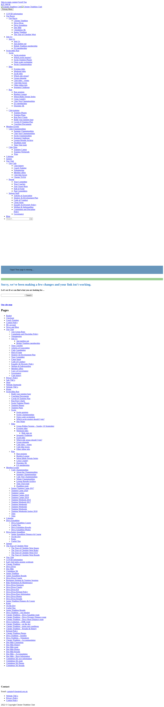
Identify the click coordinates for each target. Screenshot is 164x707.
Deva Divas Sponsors (15, 585)
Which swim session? (22, 57)
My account (11, 325)
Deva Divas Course (14, 578)
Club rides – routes (21, 80)
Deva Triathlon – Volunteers (17, 638)
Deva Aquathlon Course (21, 523)
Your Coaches (19, 184)
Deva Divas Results (14, 599)
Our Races (10, 16)
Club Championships (17, 129)
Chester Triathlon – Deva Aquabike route (22, 615)
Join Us (9, 37)
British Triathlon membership (25, 46)
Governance (19, 214)
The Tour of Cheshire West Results (25, 555)
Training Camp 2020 (19, 490)
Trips (16, 154)
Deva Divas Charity (14, 587)
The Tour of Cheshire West (25, 34)
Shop (8, 382)
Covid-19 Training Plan (23, 122)
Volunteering (19, 170)
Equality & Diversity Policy (25, 205)
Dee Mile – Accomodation (17, 654)
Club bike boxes (20, 83)
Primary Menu (7, 9)
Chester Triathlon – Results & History (21, 629)
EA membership (20, 48)
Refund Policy (12, 631)
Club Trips (13, 147)
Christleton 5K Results (15, 665)
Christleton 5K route (14, 661)
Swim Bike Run (12, 50)
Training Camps (20, 149)
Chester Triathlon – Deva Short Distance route (25, 619)
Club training (14, 110)
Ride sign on (27, 433)
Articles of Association (23, 195)
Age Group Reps (21, 186)
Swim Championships (23, 64)
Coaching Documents (22, 124)
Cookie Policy (12, 322)
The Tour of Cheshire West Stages (25, 548)
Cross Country (20, 99)
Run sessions (19, 92)
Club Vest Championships (24, 101)
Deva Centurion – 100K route (18, 622)
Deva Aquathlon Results (21, 527)
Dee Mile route (12, 647)
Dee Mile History (13, 645)
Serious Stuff (14, 193)
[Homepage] (21, 7)
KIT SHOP (5, 4)
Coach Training (20, 168)
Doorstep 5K (19, 106)
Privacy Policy (12, 378)
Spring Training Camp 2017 (22, 488)
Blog (8, 216)
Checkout (10, 318)
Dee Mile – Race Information (18, 656)
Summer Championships (24, 131)
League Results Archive (23, 140)
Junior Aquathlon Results (16, 576)
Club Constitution (18, 350)
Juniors (9, 159)
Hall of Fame (19, 189)
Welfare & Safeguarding (23, 207)
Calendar (9, 156)
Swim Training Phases (23, 60)
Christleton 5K (20, 30)
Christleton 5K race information (19, 659)
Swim (11, 53)
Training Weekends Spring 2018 (24, 511)
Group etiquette (20, 78)
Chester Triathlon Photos (16, 633)
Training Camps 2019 (20, 497)
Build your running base (23, 120)
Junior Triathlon (20, 32)
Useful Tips (16, 525)
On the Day (16, 537)
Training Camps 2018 (20, 495)
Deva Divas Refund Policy (17, 592)
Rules (13, 539)
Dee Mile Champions (14, 642)
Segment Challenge (22, 87)
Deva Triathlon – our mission (18, 612)
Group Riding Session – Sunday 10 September (35, 426)
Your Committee (20, 182)
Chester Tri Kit (20, 177)
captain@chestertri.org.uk (17, 691)
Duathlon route (20, 143)
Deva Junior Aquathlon (15, 532)
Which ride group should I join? (29, 440)
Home (8, 389)
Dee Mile (17, 27)
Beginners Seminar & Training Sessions (22, 580)
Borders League (20, 94)
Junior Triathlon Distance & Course (20, 601)
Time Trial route (20, 145)
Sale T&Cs (10, 380)
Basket (9, 316)
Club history (19, 166)
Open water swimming (23, 62)
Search (29, 295)
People (11, 179)
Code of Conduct (21, 200)
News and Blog (12, 327)
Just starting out (20, 44)
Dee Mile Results (13, 652)
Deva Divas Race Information (18, 594)
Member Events (12, 126)
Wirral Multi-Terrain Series (24, 97)
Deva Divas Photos (14, 596)
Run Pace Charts (20, 117)
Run (10, 90)
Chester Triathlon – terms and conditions (22, 626)
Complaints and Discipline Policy (24, 334)
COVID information (14, 14)
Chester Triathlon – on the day (18, 624)
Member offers (20, 172)
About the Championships (27, 472)
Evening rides (19, 69)
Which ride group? (21, 76)
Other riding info (20, 85)
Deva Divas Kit (12, 589)
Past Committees (20, 191)
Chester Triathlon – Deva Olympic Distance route (26, 617)
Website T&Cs (12, 387)
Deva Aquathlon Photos (21, 530)
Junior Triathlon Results (15, 610)
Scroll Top (22, 2)
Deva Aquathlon (20, 25)
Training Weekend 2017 (21, 502)
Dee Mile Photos (13, 649)
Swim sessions (20, 55)
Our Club (10, 161)
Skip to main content (9, 2)
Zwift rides (18, 74)
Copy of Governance (19, 371)
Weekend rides (20, 71)
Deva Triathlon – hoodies (16, 635)
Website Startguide (13, 385)
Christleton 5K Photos (15, 663)
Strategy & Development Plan (26, 198)
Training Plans (19, 115)
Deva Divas (18, 23)
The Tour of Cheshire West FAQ (24, 553)
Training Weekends (21, 152)
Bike (11, 67)
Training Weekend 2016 (21, 500)
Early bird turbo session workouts (19, 562)
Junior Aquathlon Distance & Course (26, 534)
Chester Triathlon (21, 21)
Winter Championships (25, 479)
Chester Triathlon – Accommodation (20, 640)
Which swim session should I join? (30, 419)
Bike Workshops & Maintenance (19, 583)
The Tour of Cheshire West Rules (24, 550)
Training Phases (20, 113)
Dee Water (20, 421)
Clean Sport (18, 202)
